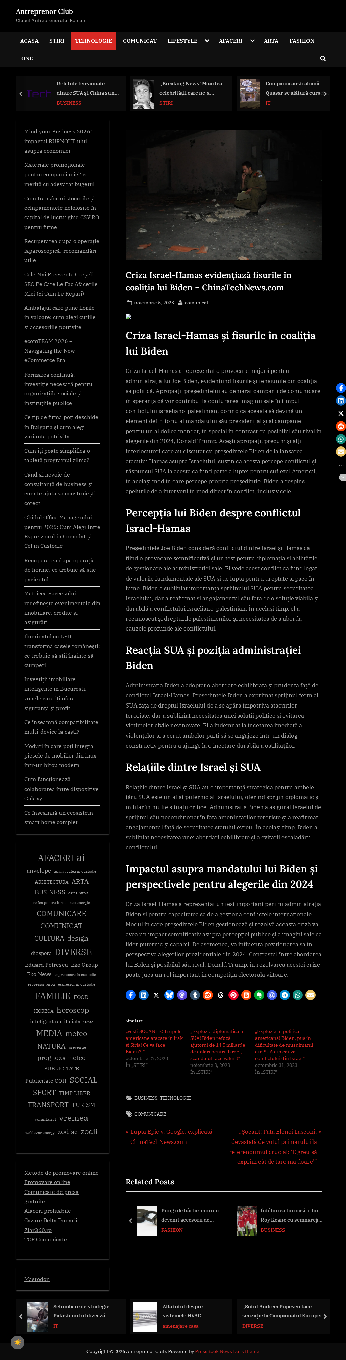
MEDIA (49, 1033)
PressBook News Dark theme (227, 1351)
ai (81, 857)
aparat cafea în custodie (75, 871)
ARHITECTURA (52, 882)
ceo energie (80, 902)
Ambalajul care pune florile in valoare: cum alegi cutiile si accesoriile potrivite (60, 317)
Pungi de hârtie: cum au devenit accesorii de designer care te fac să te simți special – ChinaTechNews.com (191, 1215)
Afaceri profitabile (47, 1210)
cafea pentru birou (50, 902)
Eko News (39, 974)
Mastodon (37, 1278)
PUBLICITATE (61, 1068)
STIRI (56, 40)
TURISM (83, 1105)
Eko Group (84, 964)
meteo (76, 1033)
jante (88, 1021)
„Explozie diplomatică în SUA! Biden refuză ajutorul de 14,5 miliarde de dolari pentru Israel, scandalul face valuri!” (217, 1044)
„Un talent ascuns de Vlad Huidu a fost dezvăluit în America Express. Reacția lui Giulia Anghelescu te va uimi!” (298, 88)
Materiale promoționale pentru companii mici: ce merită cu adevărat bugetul (59, 174)
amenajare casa (74, 1326)
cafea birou (78, 893)
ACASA (29, 40)
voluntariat (45, 1119)
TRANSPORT (48, 1104)
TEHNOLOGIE (93, 40)
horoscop (73, 1010)
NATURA (51, 1046)
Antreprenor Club (44, 11)
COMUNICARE (150, 1114)
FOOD (81, 997)
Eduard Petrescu (46, 964)
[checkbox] (17, 1342)
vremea (73, 1117)
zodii (89, 1131)
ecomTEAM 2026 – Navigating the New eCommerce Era (49, 350)
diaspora (41, 953)
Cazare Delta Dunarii (50, 1220)
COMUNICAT (140, 40)
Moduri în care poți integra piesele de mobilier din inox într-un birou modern (60, 755)
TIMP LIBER (74, 1092)
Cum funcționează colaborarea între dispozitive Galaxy (61, 788)
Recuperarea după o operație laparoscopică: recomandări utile (61, 250)
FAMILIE (53, 995)
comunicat (196, 302)
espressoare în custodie (75, 974)
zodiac (68, 1132)
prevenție (77, 1047)
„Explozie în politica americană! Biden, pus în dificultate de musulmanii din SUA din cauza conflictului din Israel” (284, 1044)
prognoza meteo (61, 1057)
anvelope (39, 870)
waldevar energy (40, 1132)
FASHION (302, 40)
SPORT (44, 1092)
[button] (131, 995)
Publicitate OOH (46, 1080)
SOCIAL (84, 1080)
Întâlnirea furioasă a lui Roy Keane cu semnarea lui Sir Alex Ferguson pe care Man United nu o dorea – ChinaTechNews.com (290, 1215)
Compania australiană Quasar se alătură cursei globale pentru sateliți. (189, 88)
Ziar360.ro (38, 1229)
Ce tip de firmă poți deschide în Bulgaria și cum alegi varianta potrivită (61, 426)
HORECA (44, 1011)
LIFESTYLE (182, 40)
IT (162, 102)
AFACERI (230, 40)
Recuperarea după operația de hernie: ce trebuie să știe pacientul (60, 570)
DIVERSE (73, 951)
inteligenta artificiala (55, 1021)
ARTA (271, 40)
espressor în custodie (76, 984)
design (78, 938)
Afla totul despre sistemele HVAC (76, 1311)
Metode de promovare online (61, 1172)
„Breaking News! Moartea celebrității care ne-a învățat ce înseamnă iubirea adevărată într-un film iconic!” (84, 88)
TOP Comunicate (45, 1239)
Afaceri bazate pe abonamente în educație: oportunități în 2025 (295, 1311)
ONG (27, 58)
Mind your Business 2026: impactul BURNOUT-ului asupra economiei (58, 141)
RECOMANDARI (283, 1326)
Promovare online (47, 1181)
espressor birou (41, 984)
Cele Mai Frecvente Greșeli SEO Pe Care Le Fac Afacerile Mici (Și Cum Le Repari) (61, 284)
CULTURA (49, 938)
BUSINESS (145, 1098)
